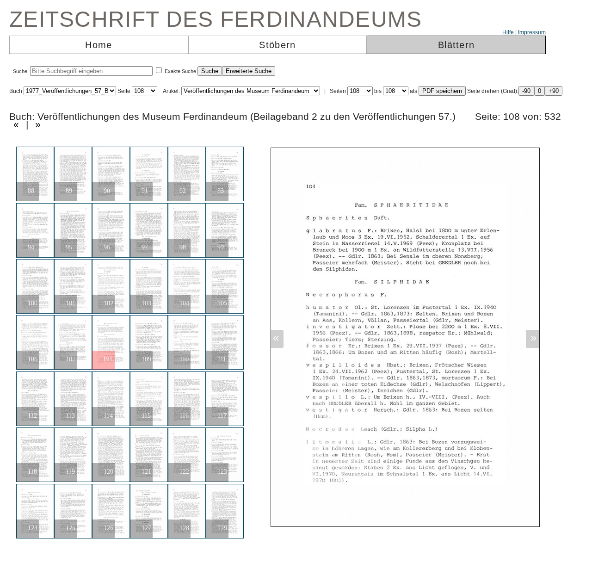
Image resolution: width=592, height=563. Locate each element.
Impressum (532, 32)
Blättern (456, 45)
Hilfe (508, 32)
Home (98, 45)
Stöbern (277, 45)
